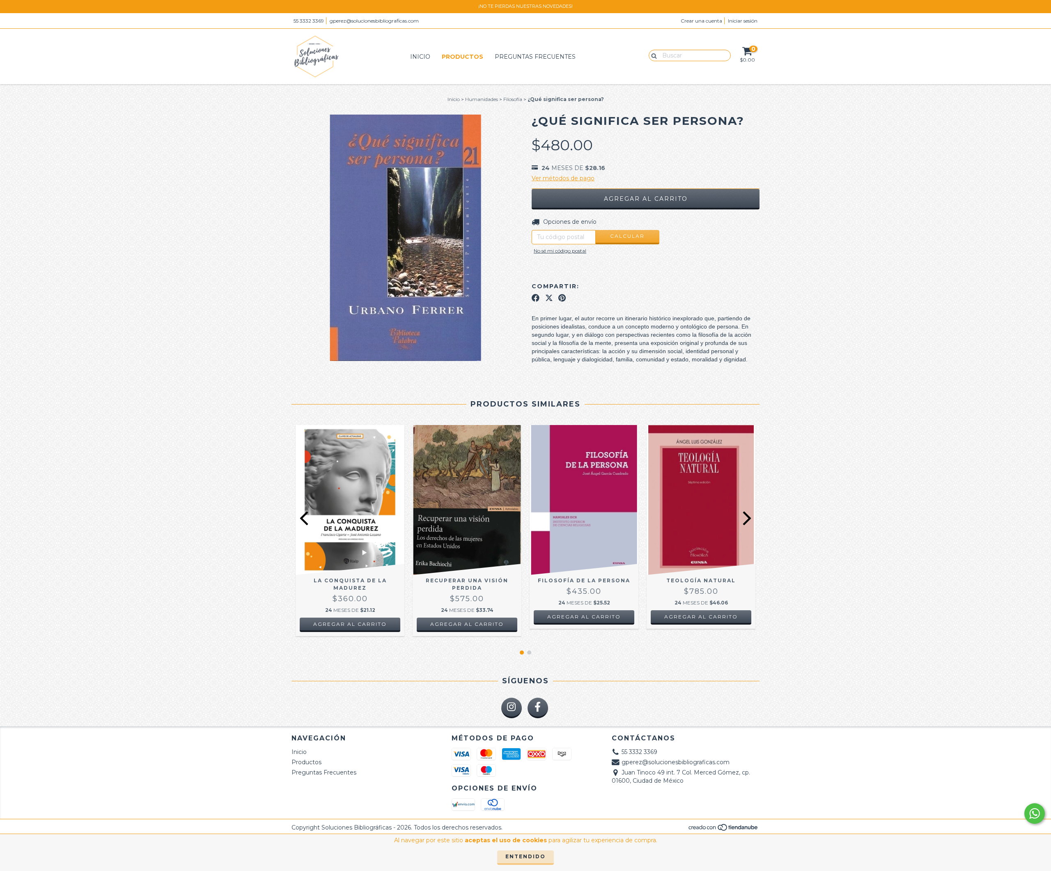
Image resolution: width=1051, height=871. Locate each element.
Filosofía (512, 99)
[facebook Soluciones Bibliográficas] (538, 708)
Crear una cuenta (701, 21)
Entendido (525, 856)
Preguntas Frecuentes (535, 56)
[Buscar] (652, 55)
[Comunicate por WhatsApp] (1034, 813)
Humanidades (481, 99)
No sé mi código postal (560, 251)
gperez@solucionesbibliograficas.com (374, 21)
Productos (462, 56)
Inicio (420, 56)
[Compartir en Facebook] (535, 298)
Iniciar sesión (742, 21)
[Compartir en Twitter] (549, 298)
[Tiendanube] (724, 829)
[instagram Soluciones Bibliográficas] (511, 708)
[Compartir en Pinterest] (562, 298)
